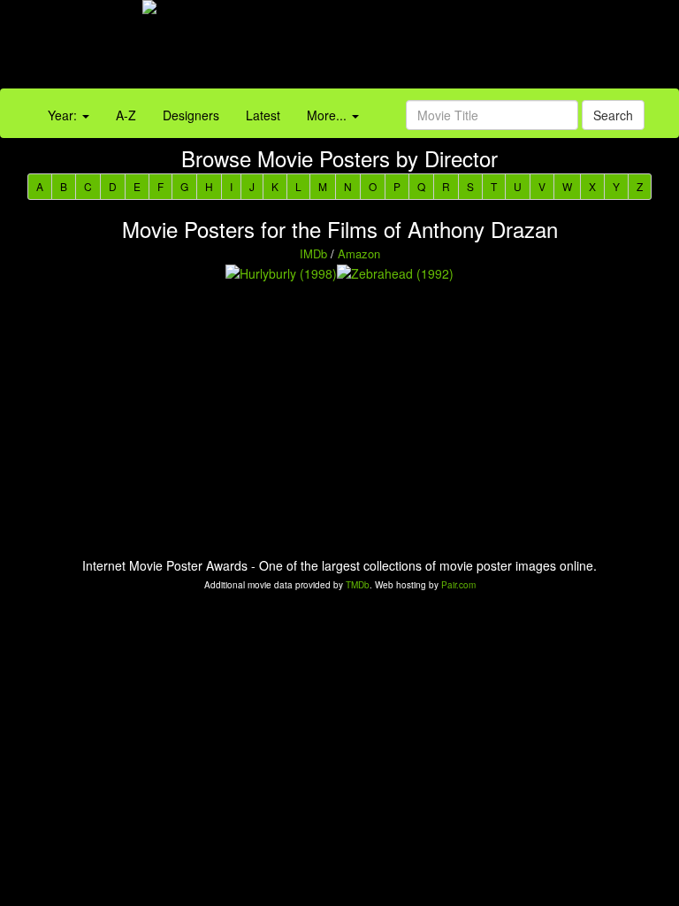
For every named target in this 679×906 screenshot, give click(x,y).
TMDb (358, 585)
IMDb (313, 253)
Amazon (359, 253)
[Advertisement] (424, 48)
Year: (64, 115)
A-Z (126, 115)
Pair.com (458, 585)
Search (613, 115)
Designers (191, 115)
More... (328, 115)
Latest (263, 115)
